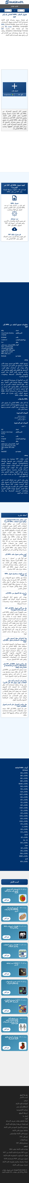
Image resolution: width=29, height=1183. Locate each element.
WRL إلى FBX (24, 789)
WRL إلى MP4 (24, 861)
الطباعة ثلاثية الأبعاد (22, 1103)
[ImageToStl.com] (14, 2)
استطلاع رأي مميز (22, 1107)
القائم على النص (15, 370)
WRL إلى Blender (23, 783)
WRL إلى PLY (24, 802)
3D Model (3, 337)
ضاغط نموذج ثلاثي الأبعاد (20, 1130)
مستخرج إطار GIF (22, 1143)
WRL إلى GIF (24, 848)
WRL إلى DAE (24, 786)
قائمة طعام (14, 6)
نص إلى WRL (5, 351)
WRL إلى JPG (24, 850)
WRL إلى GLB (24, 791)
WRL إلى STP (24, 813)
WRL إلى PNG (24, 853)
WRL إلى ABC (24, 778)
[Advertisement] (14, 52)
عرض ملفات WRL (6, 353)
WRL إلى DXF (24, 842)
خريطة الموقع (23, 1113)
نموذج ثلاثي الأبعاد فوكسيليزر (19, 1133)
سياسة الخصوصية (22, 1110)
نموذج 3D (8, 26)
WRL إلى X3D (24, 829)
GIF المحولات (11, 443)
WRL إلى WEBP (23, 856)
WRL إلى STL (24, 810)
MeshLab (3, 356)
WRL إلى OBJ (24, 797)
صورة (2, 436)
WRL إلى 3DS (24, 773)
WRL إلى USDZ (23, 821)
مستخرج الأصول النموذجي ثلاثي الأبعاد (16, 1127)
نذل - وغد (4, 389)
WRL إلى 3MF (24, 775)
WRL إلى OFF (24, 799)
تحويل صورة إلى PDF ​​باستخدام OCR (16, 1159)
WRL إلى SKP (24, 805)
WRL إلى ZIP (24, 837)
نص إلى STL (24, 1137)
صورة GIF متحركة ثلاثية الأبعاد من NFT (15, 1152)
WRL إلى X (25, 826)
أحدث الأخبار (14, 882)
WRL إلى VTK (24, 823)
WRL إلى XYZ (24, 832)
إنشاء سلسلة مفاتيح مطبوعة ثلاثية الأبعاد (15, 1162)
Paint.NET (4, 451)
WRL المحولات (11, 344)
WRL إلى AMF (24, 781)
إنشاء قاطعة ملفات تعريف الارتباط (17, 1121)
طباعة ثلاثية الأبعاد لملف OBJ (18, 1149)
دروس (26, 1100)
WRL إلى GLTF (24, 794)
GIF (2, 28)
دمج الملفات (24, 1140)
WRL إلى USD (24, 818)
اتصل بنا (25, 1116)
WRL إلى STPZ (24, 815)
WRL (3, 24)
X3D (2, 391)
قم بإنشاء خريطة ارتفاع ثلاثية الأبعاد (17, 1124)
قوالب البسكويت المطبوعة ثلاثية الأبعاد (15, 1155)
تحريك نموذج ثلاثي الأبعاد (20, 1165)
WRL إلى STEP (24, 807)
